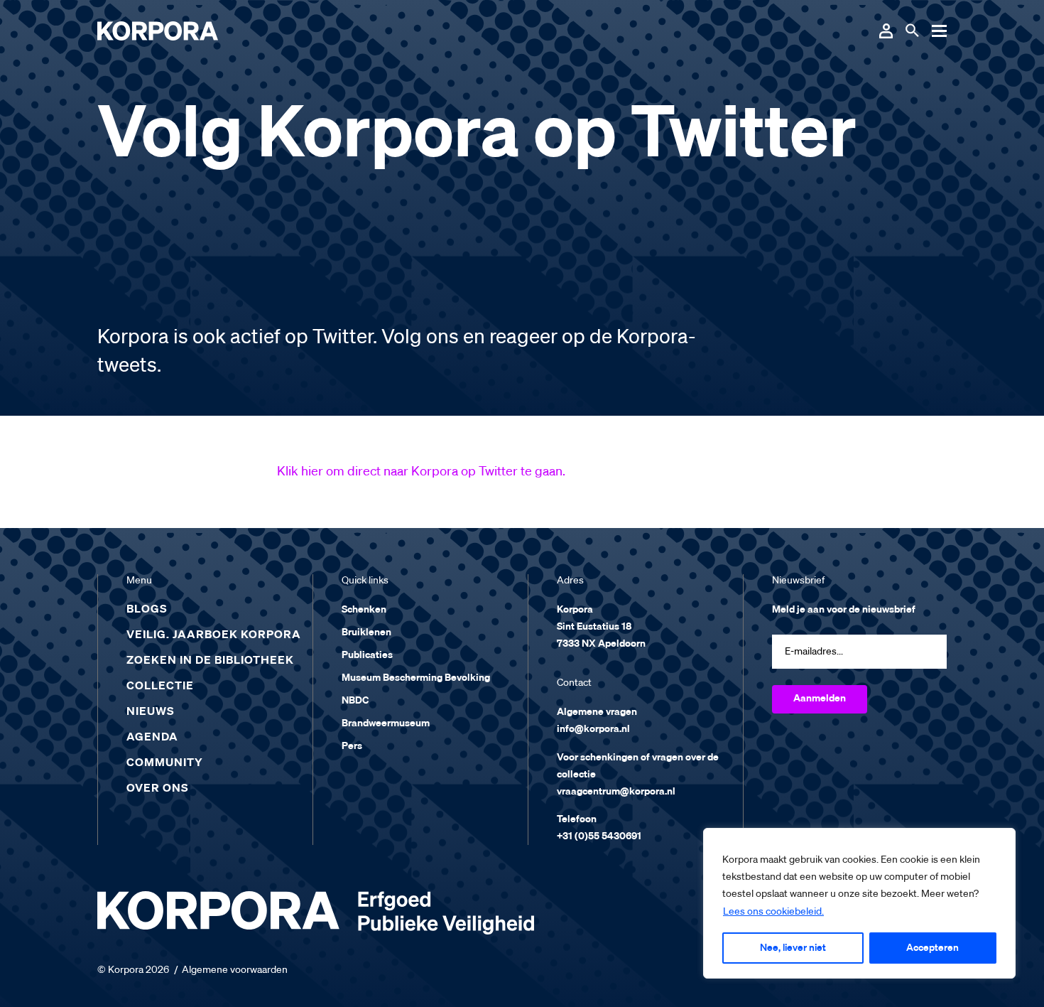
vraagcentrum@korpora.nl (616, 792)
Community (164, 763)
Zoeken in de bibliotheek (210, 661)
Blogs (147, 609)
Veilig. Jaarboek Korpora (213, 635)
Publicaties (367, 655)
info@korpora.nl (593, 729)
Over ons (157, 789)
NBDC (355, 701)
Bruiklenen (366, 632)
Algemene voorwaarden (235, 970)
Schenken (364, 610)
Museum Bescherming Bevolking (416, 678)
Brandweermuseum (386, 723)
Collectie (160, 686)
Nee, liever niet (793, 948)
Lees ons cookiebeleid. (773, 912)
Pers (352, 746)
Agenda (152, 737)
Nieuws (150, 712)
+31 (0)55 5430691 (599, 836)
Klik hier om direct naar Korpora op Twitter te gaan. (421, 471)
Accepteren (932, 948)
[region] (859, 903)
